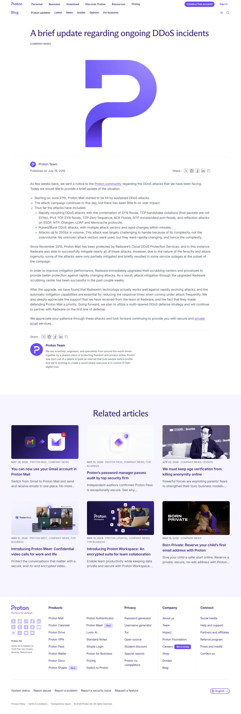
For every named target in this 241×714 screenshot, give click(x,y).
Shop (165, 653)
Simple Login (95, 646)
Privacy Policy (18, 704)
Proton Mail (56, 618)
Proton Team (48, 164)
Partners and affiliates (214, 632)
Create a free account (199, 4)
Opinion (94, 12)
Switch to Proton (97, 667)
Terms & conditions (37, 704)
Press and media (211, 646)
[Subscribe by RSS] (221, 12)
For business (110, 12)
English (219, 690)
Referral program (211, 639)
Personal (37, 4)
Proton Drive (57, 632)
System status (20, 690)
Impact (166, 632)
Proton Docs (57, 660)
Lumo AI (91, 632)
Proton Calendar (59, 625)
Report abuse (42, 690)
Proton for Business (99, 653)
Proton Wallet (57, 653)
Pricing (136, 4)
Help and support (211, 625)
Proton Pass (56, 646)
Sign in (223, 4)
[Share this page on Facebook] (197, 171)
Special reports (134, 653)
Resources (118, 4)
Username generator (138, 625)
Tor (127, 632)
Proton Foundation (174, 639)
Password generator (138, 618)
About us (168, 618)
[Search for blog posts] (228, 12)
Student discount (136, 646)
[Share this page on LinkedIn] (203, 171)
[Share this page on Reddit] (192, 171)
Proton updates (40, 12)
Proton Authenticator (100, 618)
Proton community (108, 184)
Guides (81, 12)
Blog (165, 667)
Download (73, 4)
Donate (167, 660)
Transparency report (60, 704)
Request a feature (126, 690)
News (69, 12)
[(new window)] (13, 621)
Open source (133, 639)
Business (54, 4)
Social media (208, 618)
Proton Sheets (58, 667)
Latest (58, 12)
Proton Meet (94, 625)
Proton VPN (56, 639)
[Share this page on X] (186, 171)
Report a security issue (96, 690)
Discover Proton (95, 4)
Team (166, 625)
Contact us (207, 653)
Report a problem (66, 690)
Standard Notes (96, 639)
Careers (167, 646)
